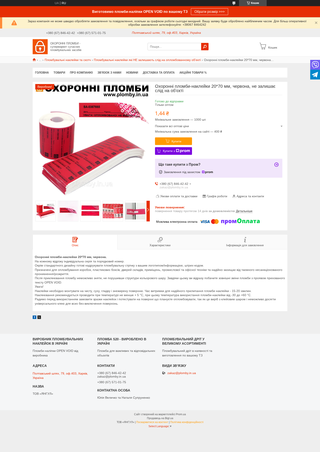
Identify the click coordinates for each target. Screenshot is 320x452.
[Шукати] (205, 46)
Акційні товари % (193, 72)
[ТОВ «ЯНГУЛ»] (40, 46)
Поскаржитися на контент (152, 422)
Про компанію (81, 72)
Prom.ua (181, 414)
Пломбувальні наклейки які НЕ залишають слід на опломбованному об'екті (147, 60)
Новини (132, 72)
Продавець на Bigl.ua (160, 418)
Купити (176, 141)
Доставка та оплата (159, 72)
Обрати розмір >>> (209, 11)
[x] (39, 318)
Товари (59, 72)
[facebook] (34, 318)
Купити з (169, 151)
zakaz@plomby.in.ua (181, 373)
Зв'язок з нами (109, 72)
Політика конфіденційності (187, 422)
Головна (42, 72)
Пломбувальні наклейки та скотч (68, 60)
